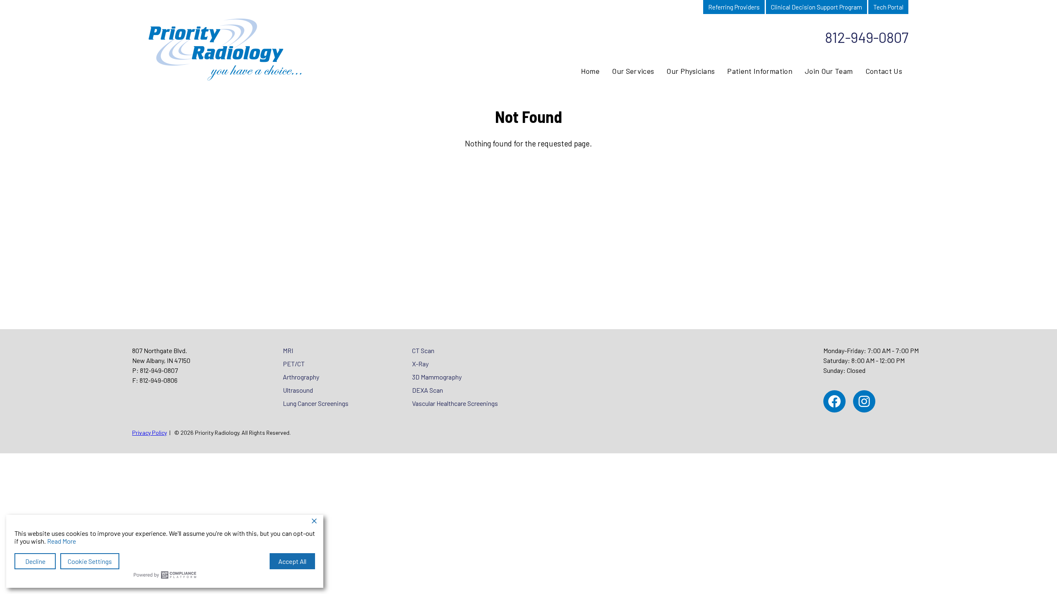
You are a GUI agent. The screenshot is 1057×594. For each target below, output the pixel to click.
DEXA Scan (427, 390)
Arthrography (301, 377)
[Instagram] (864, 401)
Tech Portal (888, 7)
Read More (61, 541)
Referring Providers (734, 7)
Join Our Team (829, 70)
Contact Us (884, 70)
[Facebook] (834, 401)
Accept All (292, 561)
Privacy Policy (149, 432)
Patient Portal (678, 7)
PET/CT (294, 364)
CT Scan (423, 350)
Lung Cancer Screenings (315, 403)
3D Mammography (437, 377)
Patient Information (759, 70)
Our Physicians (690, 70)
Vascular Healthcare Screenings (455, 403)
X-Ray (420, 364)
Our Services (633, 70)
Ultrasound (298, 390)
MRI (288, 350)
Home (590, 70)
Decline (35, 561)
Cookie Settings (90, 561)
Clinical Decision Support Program (816, 7)
